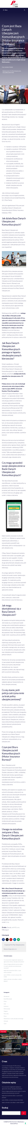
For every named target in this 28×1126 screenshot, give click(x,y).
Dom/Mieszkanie (8, 999)
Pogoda (6, 1011)
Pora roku (6, 1013)
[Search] (23, 1113)
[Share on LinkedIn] (15, 939)
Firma (5, 1001)
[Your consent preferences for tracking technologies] (25, 1123)
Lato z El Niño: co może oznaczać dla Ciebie (12, 1100)
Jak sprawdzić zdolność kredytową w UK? (10, 1050)
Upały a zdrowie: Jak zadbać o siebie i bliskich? (13, 1102)
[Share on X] (7, 939)
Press (5, 1016)
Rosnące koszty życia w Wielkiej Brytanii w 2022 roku (13, 1037)
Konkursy (6, 1006)
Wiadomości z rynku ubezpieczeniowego (13, 1018)
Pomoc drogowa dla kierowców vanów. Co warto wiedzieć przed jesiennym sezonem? (13, 966)
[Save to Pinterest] (11, 939)
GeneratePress (14, 1123)
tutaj (7, 922)
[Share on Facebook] (3, 939)
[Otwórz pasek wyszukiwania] (24, 10)
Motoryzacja (7, 1008)
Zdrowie (6, 1021)
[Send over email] (18, 939)
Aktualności (6, 996)
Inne (5, 1003)
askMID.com (5, 538)
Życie (5, 1023)
